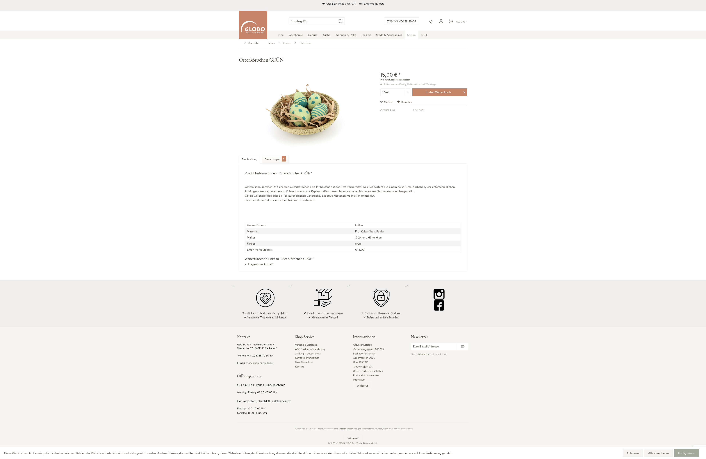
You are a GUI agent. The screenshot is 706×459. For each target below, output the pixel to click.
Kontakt (299, 366)
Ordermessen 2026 (364, 358)
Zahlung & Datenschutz (308, 353)
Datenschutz (424, 354)
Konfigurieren (687, 453)
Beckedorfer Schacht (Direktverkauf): (264, 401)
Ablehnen (633, 453)
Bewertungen (275, 159)
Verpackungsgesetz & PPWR (368, 349)
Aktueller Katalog (362, 345)
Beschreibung (249, 159)
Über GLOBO (360, 362)
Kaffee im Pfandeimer (307, 358)
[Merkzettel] (430, 21)
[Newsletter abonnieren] (463, 346)
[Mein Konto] (441, 21)
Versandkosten (346, 428)
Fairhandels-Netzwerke (366, 375)
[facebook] (439, 305)
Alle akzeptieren (658, 453)
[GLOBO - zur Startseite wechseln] (253, 25)
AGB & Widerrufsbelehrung (310, 349)
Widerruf (362, 385)
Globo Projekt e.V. (362, 366)
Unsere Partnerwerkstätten (368, 371)
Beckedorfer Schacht (364, 353)
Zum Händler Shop (401, 21)
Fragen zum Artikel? (260, 264)
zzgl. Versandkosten (400, 79)
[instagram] (439, 294)
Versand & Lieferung (306, 345)
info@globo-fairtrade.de (259, 363)
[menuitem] (344, 21)
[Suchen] (341, 21)
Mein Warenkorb (304, 362)
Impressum (359, 379)
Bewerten (406, 102)
